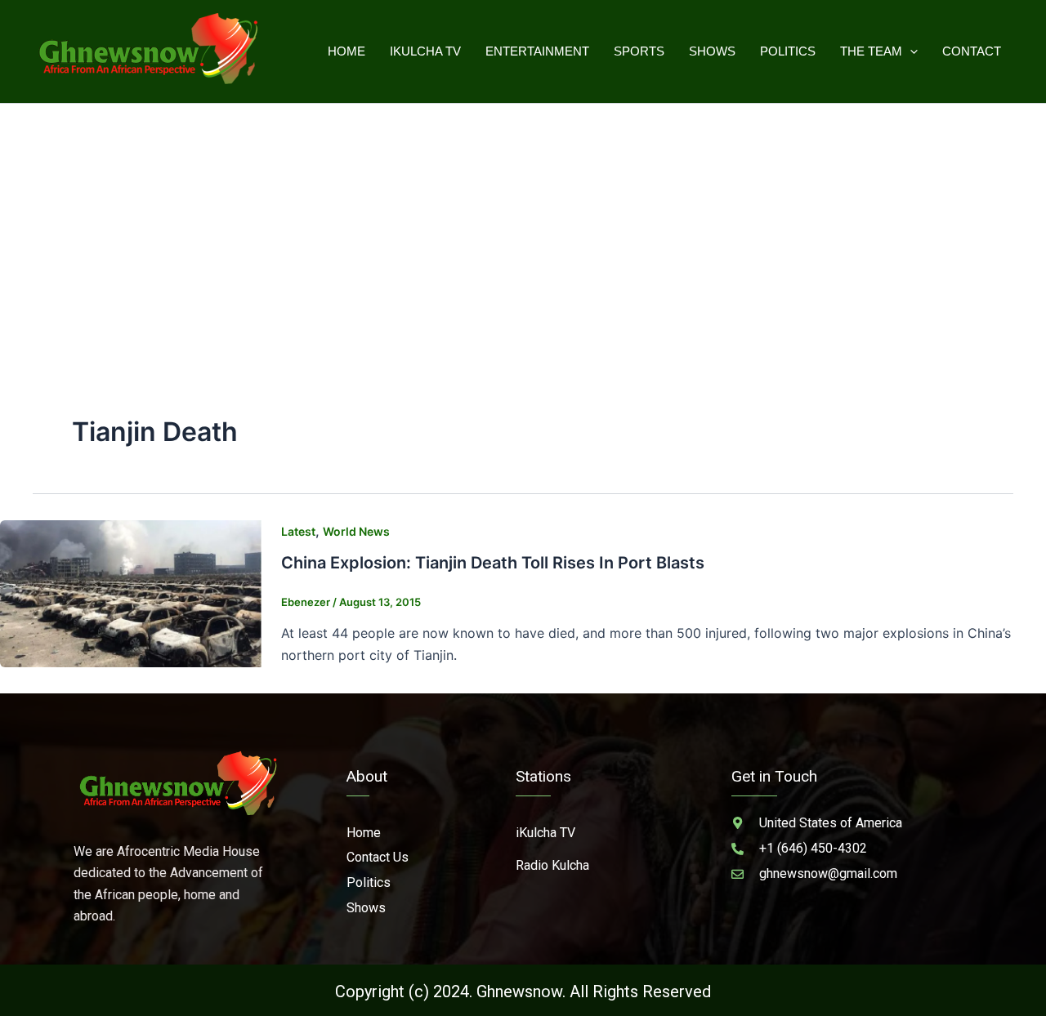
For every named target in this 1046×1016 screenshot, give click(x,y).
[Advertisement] (523, 226)
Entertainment (537, 51)
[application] (910, 51)
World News (356, 531)
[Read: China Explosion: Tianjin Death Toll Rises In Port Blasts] (131, 592)
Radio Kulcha (552, 865)
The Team (871, 51)
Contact (971, 51)
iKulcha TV (425, 51)
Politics (788, 51)
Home (346, 51)
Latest (298, 531)
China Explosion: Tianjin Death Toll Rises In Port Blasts (492, 563)
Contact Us (377, 857)
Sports (639, 51)
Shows (712, 51)
